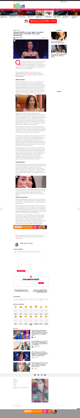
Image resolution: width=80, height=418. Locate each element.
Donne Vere (15, 1)
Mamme (43, 9)
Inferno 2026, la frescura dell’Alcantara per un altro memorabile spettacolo (66, 17)
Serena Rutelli (28, 72)
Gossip (16, 328)
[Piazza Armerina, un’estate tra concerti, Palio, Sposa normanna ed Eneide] (48, 13)
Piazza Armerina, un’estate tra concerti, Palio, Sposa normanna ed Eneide (49, 17)
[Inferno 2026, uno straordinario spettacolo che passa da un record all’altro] (4, 13)
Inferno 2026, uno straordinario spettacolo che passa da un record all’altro (4, 17)
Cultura (57, 9)
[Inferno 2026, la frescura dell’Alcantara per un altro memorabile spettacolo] (66, 13)
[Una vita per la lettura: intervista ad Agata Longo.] (59, 36)
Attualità (17, 9)
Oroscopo (69, 9)
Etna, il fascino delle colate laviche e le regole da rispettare (31, 17)
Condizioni (14, 385)
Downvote (40, 299)
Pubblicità (14, 384)
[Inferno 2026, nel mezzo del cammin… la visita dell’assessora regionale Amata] (40, 13)
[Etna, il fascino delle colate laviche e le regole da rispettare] (31, 13)
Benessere (53, 9)
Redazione (19, 1)
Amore (22, 9)
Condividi (14, 40)
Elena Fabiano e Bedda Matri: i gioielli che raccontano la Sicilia (59, 55)
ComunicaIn (15, 383)
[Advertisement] (40, 26)
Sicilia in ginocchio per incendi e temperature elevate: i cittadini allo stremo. (57, 17)
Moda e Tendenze (37, 9)
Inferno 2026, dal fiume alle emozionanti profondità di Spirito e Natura (13, 17)
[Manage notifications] (77, 415)
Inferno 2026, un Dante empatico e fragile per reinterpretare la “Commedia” (75, 17)
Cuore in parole (63, 9)
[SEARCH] (73, 10)
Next (79, 15)
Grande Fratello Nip (32, 61)
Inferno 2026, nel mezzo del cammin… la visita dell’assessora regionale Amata (40, 17)
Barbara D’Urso (29, 81)
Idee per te (47, 9)
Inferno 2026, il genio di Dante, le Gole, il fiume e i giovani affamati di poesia (22, 17)
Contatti (23, 1)
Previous (0, 15)
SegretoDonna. (19, 238)
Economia (31, 9)
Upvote (21, 299)
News (62, 52)
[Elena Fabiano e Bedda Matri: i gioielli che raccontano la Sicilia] (59, 49)
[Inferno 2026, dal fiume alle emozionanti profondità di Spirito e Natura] (13, 13)
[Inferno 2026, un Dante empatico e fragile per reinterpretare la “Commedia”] (75, 13)
